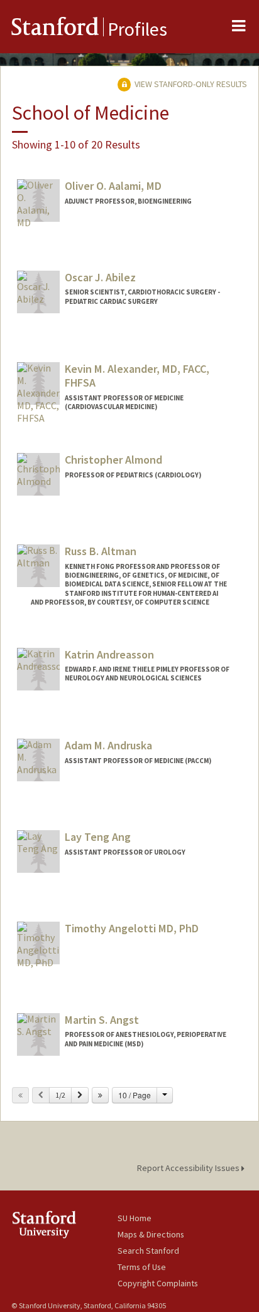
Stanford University (64, 1224)
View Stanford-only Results (190, 84)
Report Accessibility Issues (189, 1168)
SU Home (135, 1218)
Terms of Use (142, 1267)
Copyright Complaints (158, 1283)
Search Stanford (148, 1250)
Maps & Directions (151, 1234)
